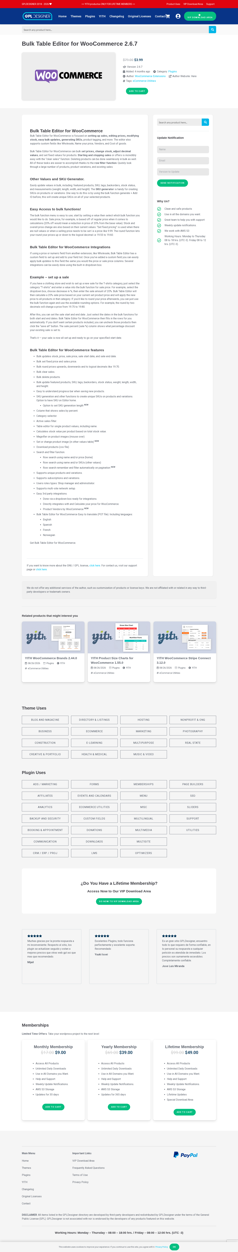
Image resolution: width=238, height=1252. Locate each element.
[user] (178, 16)
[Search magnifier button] (212, 29)
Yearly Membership (119, 1047)
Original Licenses (32, 1196)
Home (25, 1160)
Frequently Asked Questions (88, 1167)
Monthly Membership (53, 1047)
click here (94, 565)
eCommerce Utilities (144, 80)
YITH (62, 663)
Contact (26, 1203)
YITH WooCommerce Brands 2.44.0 (51, 658)
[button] (53, 1107)
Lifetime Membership (184, 1047)
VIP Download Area (83, 1160)
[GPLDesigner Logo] (37, 16)
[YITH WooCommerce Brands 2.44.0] (53, 637)
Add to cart (137, 91)
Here (194, 76)
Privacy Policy (80, 1182)
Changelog (28, 1189)
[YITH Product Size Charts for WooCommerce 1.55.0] (119, 637)
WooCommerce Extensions (150, 76)
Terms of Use (80, 1175)
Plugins (172, 71)
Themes (26, 1167)
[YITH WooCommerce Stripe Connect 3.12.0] (184, 637)
